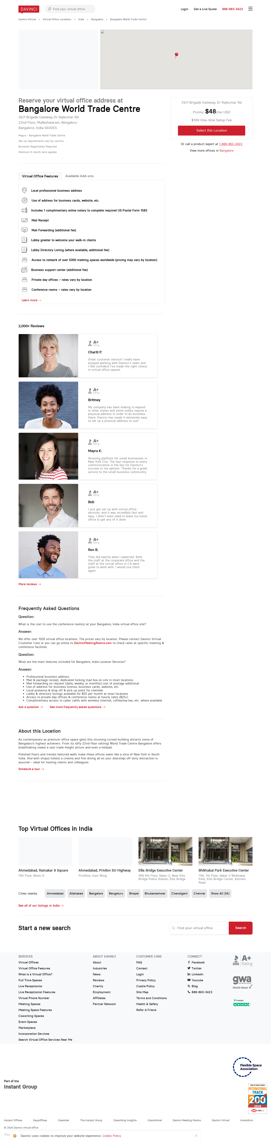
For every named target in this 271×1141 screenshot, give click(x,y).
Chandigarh (179, 893)
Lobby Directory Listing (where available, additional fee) (70, 250)
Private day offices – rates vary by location (62, 280)
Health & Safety (147, 1004)
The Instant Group (91, 1120)
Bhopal (134, 893)
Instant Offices (13, 1120)
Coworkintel (155, 1120)
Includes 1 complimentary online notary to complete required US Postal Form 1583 (89, 210)
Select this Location (211, 130)
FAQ (139, 962)
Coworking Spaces (31, 1016)
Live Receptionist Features (36, 992)
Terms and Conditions (151, 998)
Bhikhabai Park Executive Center (224, 870)
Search (240, 928)
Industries (100, 968)
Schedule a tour (29, 769)
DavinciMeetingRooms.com (93, 643)
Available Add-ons (79, 176)
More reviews (27, 584)
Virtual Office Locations (57, 19)
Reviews (98, 980)
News (97, 974)
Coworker (63, 1120)
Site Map (142, 992)
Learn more (29, 300)
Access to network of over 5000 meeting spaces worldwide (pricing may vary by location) (94, 260)
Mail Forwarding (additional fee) (54, 230)
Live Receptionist (30, 986)
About (97, 962)
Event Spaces (27, 1022)
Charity (98, 986)
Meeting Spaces (29, 1004)
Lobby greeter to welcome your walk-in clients (63, 240)
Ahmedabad (55, 893)
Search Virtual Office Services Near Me (45, 1040)
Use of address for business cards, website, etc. (65, 200)
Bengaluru (116, 893)
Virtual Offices (28, 962)
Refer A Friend (146, 1010)
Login (184, 9)
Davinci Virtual (27, 19)
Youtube (197, 980)
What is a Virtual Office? (35, 974)
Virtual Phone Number (33, 998)
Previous (25, 59)
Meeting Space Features (35, 1010)
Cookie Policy (145, 986)
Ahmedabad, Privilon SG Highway (105, 870)
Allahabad (76, 893)
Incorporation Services (33, 1034)
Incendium (246, 1120)
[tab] (40, 176)
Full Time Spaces (30, 980)
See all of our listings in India (39, 905)
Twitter (197, 968)
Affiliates (99, 998)
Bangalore (97, 19)
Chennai (199, 893)
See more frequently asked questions (75, 707)
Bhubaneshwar (155, 893)
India (81, 19)
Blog (195, 986)
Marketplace (27, 1028)
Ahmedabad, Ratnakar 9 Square (43, 870)
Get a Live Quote (205, 9)
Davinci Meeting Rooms (187, 1120)
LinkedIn (197, 974)
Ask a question (28, 707)
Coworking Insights (125, 1120)
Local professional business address (56, 190)
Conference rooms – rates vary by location (61, 289)
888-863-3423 (232, 9)
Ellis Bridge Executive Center (160, 870)
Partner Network (104, 1004)
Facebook (198, 962)
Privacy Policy (146, 980)
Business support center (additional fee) (59, 270)
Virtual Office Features (40, 176)
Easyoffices (40, 1120)
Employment (102, 992)
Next (91, 59)
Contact (141, 968)
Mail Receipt (40, 220)
